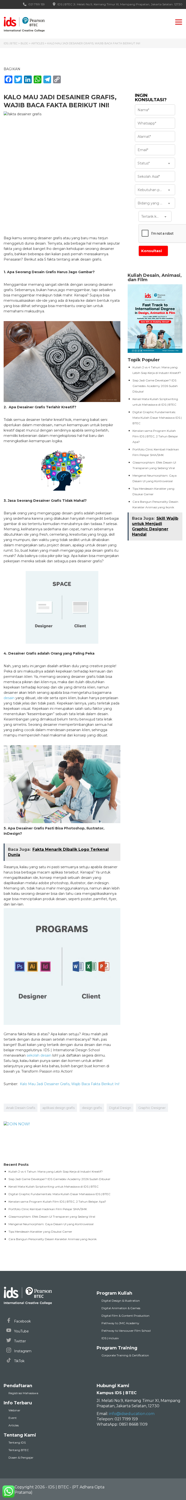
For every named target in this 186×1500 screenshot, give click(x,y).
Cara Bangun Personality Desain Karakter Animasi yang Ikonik (52, 1239)
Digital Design (120, 1108)
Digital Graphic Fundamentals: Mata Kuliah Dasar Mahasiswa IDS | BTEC (157, 417)
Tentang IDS (17, 1442)
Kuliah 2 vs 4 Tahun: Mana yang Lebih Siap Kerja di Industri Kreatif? (55, 1171)
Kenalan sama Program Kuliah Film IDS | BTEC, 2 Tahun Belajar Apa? (155, 436)
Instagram (22, 1351)
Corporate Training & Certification (125, 1355)
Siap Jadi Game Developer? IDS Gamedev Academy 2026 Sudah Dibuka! (155, 386)
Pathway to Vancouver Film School (126, 1330)
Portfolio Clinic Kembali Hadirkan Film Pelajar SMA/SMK (47, 1209)
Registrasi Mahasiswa (23, 1393)
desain (9, 698)
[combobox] (155, 163)
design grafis (92, 1108)
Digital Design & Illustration (120, 1300)
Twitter (19, 1341)
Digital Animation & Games (120, 1308)
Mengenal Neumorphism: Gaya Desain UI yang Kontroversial (50, 1224)
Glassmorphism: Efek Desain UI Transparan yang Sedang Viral (51, 1216)
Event (12, 1418)
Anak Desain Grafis (20, 1108)
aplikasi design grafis (58, 1108)
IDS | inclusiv (110, 1338)
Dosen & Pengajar (20, 1457)
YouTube (21, 1331)
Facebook (22, 1321)
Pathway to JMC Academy (120, 1323)
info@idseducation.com (132, 1413)
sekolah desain (39, 1055)
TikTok (18, 1361)
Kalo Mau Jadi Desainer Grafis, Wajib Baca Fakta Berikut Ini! (69, 1084)
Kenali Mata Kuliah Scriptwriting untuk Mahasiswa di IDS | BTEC (53, 1186)
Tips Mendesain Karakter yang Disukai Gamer (40, 1231)
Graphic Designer (152, 1108)
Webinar (14, 1410)
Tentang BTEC (18, 1450)
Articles (13, 1425)
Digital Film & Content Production (125, 1315)
